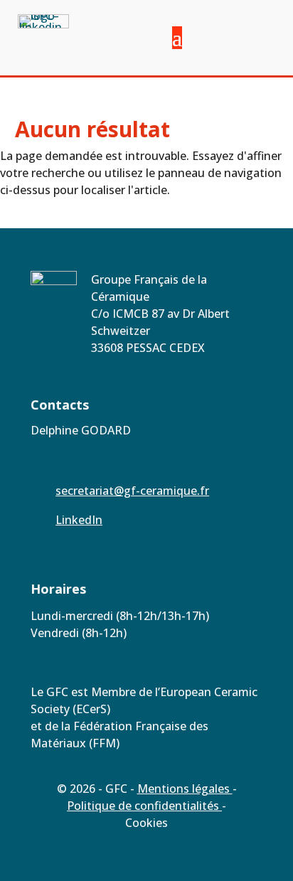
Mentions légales (185, 788)
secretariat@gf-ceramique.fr (132, 490)
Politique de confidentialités (144, 805)
